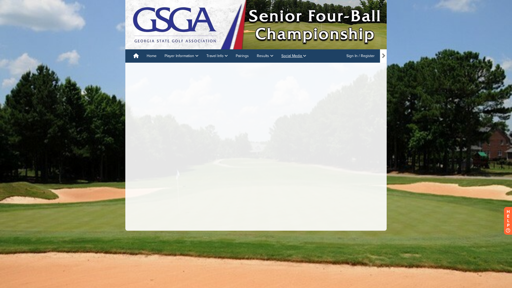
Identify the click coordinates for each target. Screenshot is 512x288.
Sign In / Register (360, 56)
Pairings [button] (242, 56)
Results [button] (263, 56)
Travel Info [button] (215, 56)
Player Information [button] (180, 56)
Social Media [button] (292, 56)
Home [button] (152, 56)
